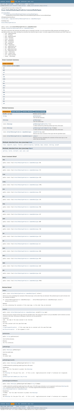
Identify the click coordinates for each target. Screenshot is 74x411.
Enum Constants (14, 5)
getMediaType (36, 120)
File (46, 124)
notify (10, 151)
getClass (5, 151)
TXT (4, 96)
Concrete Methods (40, 111)
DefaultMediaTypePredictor (8, 22)
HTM (4, 76)
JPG (4, 81)
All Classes (31, 4)
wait (21, 151)
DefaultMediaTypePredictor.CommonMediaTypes (24, 14)
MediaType (5, 120)
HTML (4, 79)
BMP (4, 70)
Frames (17, 4)
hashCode (37, 144)
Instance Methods (28, 111)
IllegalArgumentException (10, 327)
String (5, 116)
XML (4, 101)
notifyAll (15, 151)
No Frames (22, 4)
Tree (19, 1)
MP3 (4, 83)
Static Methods (16, 111)
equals (15, 144)
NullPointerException (8, 329)
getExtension (36, 116)
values (35, 136)
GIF (4, 72)
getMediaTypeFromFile (39, 124)
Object (31, 148)
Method (24, 5)
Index (29, 1)
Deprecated (24, 1)
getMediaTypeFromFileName (40, 128)
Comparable (12, 18)
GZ (3, 74)
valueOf (35, 132)
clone (4, 144)
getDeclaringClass (28, 144)
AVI (4, 68)
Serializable (4, 18)
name (41, 144)
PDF (4, 87)
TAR (4, 94)
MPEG (4, 85)
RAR (4, 92)
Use (16, 1)
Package (8, 1)
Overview (2, 1)
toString (51, 144)
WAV (4, 99)
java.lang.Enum (8, 14)
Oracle (13, 409)
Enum (7, 28)
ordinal (46, 144)
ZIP (4, 103)
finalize (20, 144)
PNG (4, 90)
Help (32, 1)
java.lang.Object (5, 12)
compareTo (9, 144)
